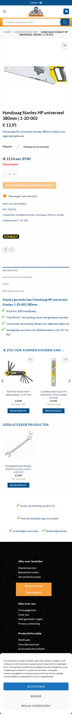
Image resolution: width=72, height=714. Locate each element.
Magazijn (7, 146)
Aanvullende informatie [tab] (17, 277)
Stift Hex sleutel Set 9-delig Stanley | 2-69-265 (18, 393)
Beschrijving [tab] (10, 270)
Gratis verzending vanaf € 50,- (38, 505)
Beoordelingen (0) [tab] (13, 291)
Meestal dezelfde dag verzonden (39, 518)
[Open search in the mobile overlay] (36, 22)
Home (7, 32)
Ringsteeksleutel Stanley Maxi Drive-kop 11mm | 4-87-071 (18, 469)
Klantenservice (27, 567)
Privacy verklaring (29, 623)
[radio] (33, 147)
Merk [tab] (6, 284)
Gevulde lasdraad (28, 644)
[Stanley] (11, 236)
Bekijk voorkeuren (36, 705)
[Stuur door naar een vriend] (12, 249)
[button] (5, 11)
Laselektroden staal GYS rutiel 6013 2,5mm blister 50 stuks (53, 394)
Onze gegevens (27, 610)
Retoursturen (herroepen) (34, 589)
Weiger (36, 696)
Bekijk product (18, 411)
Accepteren (36, 686)
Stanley (60, 214)
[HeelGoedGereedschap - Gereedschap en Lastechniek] (36, 11)
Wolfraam (24, 639)
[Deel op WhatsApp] (6, 249)
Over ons (23, 614)
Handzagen (41, 214)
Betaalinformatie (28, 572)
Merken (52, 214)
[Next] (69, 388)
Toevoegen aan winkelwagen (29, 185)
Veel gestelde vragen (30, 619)
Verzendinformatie (29, 576)
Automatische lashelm (31, 648)
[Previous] (3, 388)
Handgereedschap (26, 32)
